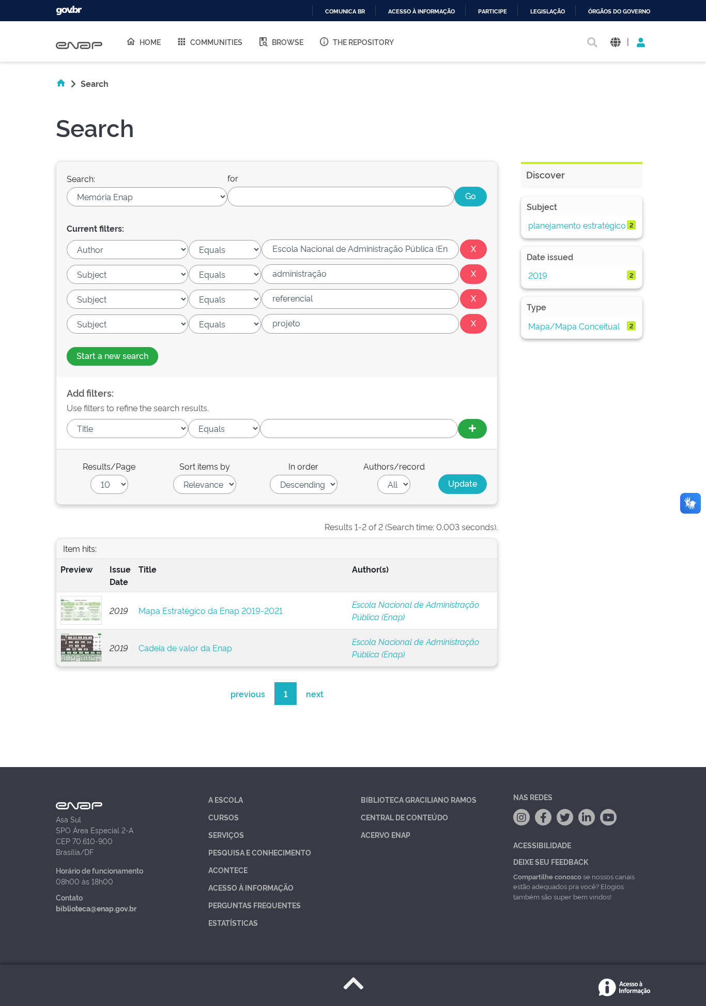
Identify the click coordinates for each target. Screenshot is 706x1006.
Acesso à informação (421, 11)
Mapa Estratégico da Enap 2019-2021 (211, 610)
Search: (81, 178)
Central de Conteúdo (404, 817)
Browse (287, 42)
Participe (492, 11)
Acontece (228, 870)
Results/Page (109, 466)
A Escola (225, 799)
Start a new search (112, 355)
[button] (615, 41)
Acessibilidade (542, 845)
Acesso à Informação (251, 887)
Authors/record (394, 466)
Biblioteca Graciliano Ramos (419, 799)
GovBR (69, 11)
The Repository (363, 42)
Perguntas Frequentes (254, 905)
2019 (537, 275)
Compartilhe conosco (547, 876)
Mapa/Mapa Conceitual (574, 326)
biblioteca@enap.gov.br (96, 908)
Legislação (547, 11)
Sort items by (204, 466)
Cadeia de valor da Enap (185, 647)
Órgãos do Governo (619, 11)
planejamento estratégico (577, 225)
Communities (216, 42)
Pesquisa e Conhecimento (259, 852)
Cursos (223, 817)
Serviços (226, 834)
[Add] (472, 429)
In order (303, 466)
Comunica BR (345, 11)
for (232, 178)
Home (150, 42)
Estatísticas (233, 922)
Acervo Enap (385, 834)
